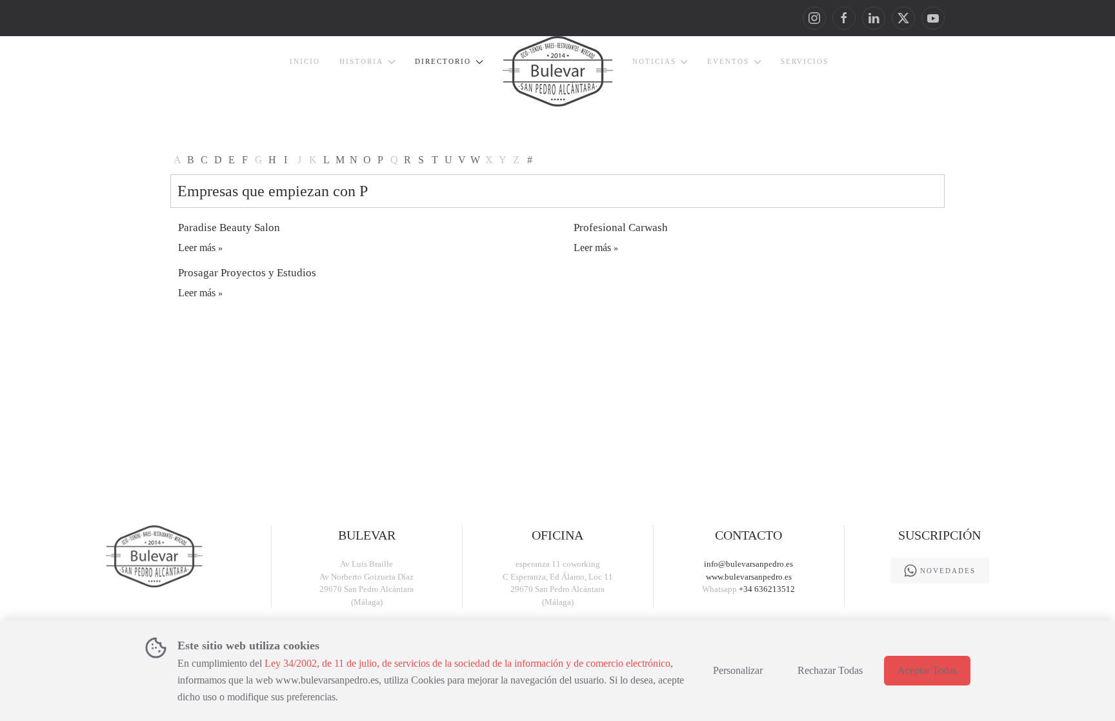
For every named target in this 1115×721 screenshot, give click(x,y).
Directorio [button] (443, 61)
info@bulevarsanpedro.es (748, 564)
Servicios (805, 61)
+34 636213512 (767, 589)
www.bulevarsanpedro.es (749, 577)
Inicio (305, 61)
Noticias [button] (654, 61)
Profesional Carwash (621, 227)
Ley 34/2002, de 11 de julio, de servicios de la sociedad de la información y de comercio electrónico (467, 663)
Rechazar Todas (830, 670)
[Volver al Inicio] (558, 71)
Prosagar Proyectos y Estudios (247, 273)
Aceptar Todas (927, 670)
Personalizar (738, 670)
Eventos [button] (728, 61)
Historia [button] (361, 61)
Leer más (197, 247)
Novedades (948, 570)
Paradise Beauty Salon (229, 227)
